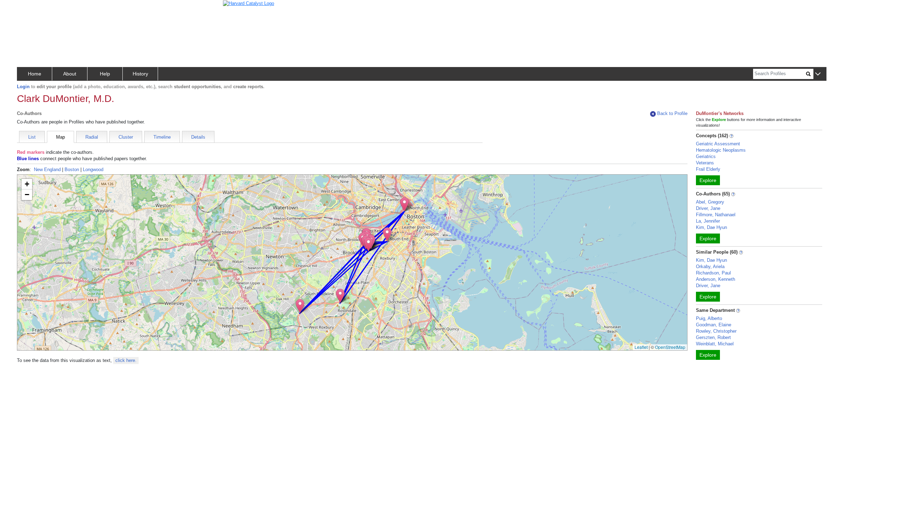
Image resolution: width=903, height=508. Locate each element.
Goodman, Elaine (713, 324)
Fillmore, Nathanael (715, 214)
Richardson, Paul (713, 273)
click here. (126, 360)
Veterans (705, 162)
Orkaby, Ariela (710, 266)
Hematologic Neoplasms (721, 150)
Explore (707, 180)
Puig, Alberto (709, 318)
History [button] (140, 74)
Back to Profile (672, 113)
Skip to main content (28, 8)
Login (23, 86)
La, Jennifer (708, 221)
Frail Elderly (708, 169)
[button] (817, 74)
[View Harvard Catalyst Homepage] (248, 3)
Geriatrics (706, 156)
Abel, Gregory (710, 202)
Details (198, 137)
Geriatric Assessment (718, 143)
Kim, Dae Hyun (711, 227)
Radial (91, 137)
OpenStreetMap (670, 347)
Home (34, 74)
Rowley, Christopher (716, 331)
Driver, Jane (708, 208)
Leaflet (641, 347)
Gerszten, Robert (713, 337)
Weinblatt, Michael (715, 343)
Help (105, 74)
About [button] (69, 74)
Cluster (126, 137)
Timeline (162, 137)
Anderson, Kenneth (715, 279)
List (32, 137)
